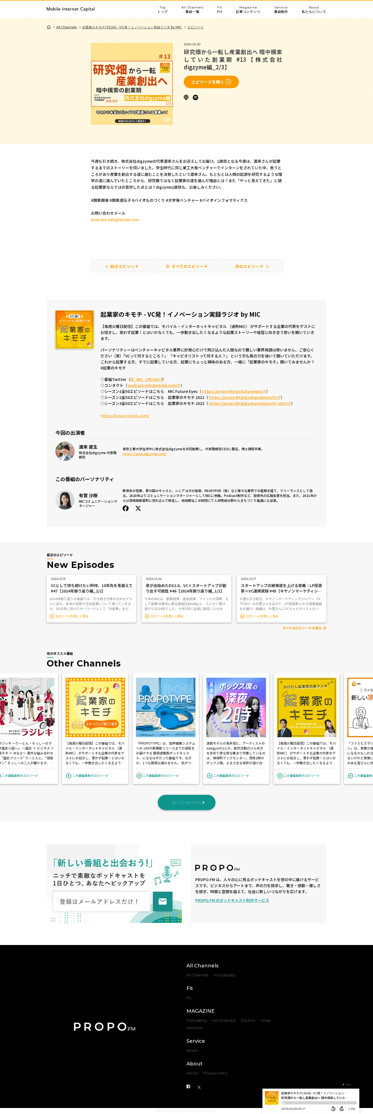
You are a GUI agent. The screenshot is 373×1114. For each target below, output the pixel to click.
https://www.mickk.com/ (124, 415)
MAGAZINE (201, 1011)
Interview (195, 1027)
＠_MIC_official (144, 379)
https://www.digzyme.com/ (145, 453)
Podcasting (197, 1020)
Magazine (248, 9)
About (314, 9)
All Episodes (224, 975)
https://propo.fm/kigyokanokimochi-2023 (248, 403)
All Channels (192, 9)
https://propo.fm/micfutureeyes (232, 391)
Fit (219, 9)
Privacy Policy (215, 1073)
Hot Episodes (223, 1020)
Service (281, 9)
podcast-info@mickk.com (115, 219)
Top (162, 9)
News (266, 1020)
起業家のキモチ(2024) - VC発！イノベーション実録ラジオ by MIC (132, 27)
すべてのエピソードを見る (302, 628)
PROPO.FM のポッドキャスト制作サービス (232, 900)
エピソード (195, 27)
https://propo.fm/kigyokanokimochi (243, 397)
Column (248, 1020)
